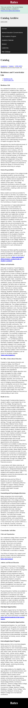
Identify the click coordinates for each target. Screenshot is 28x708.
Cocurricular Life (8, 80)
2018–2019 (18, 66)
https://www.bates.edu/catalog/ (10, 10)
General (4, 44)
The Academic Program (9, 36)
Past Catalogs (6, 51)
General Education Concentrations (12, 32)
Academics (4, 66)
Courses (4, 28)
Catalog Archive (9, 18)
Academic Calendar (8, 40)
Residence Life (8, 79)
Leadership (5, 48)
